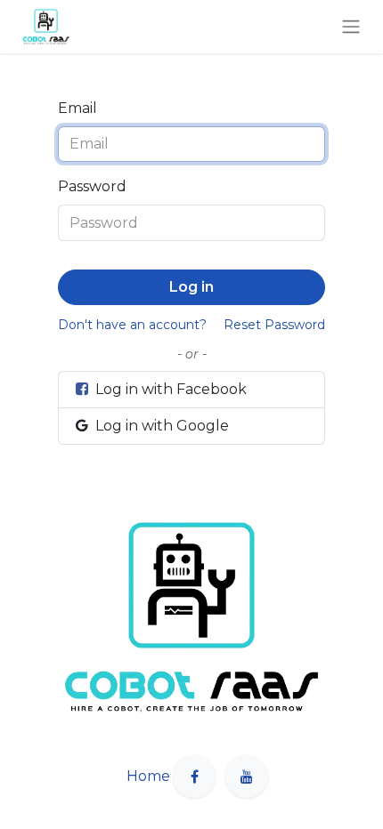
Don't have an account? (132, 325)
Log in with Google (160, 425)
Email (77, 108)
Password (92, 186)
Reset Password (274, 325)
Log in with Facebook (169, 389)
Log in (191, 286)
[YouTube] (246, 776)
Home (148, 776)
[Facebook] (194, 776)
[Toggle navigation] (351, 27)
